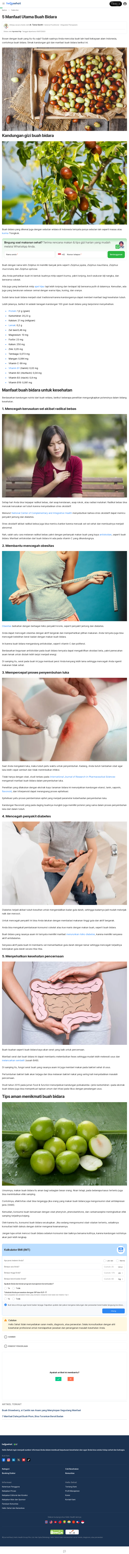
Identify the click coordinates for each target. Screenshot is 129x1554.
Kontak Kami (70, 1499)
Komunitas (69, 1473)
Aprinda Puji (16, 31)
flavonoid (7, 791)
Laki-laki (110, 1261)
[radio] (104, 1261)
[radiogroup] (114, 1260)
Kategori (6, 1469)
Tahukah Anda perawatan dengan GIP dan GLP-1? (25, 1292)
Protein (12, 311)
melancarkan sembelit (13, 1060)
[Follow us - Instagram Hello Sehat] (8, 1459)
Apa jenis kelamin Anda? (14, 1260)
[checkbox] (5, 1304)
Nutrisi (4, 10)
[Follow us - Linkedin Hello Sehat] (13, 1459)
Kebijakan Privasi (9, 1491)
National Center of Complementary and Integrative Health (41, 513)
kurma (5, 233)
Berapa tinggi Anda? (12, 1273)
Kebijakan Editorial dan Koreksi (15, 1495)
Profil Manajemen (72, 1491)
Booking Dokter (8, 1473)
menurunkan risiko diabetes (80, 934)
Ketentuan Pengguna (11, 1487)
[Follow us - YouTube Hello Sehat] (23, 1459)
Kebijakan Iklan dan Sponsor (14, 1499)
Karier (67, 1495)
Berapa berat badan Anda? (15, 1279)
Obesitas (6, 626)
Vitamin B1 (14, 368)
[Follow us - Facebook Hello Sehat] (3, 1459)
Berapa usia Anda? (11, 1267)
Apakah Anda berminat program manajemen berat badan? (29, 1284)
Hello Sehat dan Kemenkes (13, 1508)
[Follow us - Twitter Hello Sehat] (18, 1459)
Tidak (18, 1288)
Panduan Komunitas (10, 1504)
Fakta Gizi (15, 10)
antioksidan (106, 534)
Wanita (122, 1261)
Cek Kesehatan (72, 1469)
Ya (9, 1288)
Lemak (12, 325)
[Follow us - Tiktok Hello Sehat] (28, 1459)
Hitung (113, 1311)
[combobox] (120, 1273)
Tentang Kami (71, 1487)
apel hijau (39, 286)
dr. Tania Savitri (36, 25)
